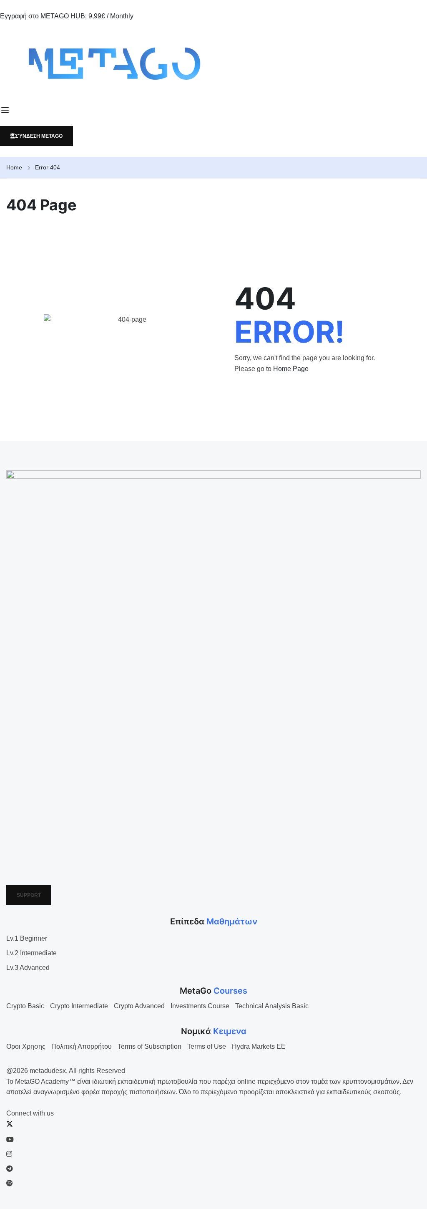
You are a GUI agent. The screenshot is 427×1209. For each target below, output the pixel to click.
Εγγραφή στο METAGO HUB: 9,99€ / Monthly (66, 16)
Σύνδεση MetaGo (39, 136)
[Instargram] (9, 1154)
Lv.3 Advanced (28, 967)
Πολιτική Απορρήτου (81, 1046)
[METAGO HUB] (213, 63)
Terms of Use (206, 1046)
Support (29, 895)
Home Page (291, 368)
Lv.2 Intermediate (31, 953)
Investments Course (200, 1006)
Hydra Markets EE (259, 1046)
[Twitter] (9, 1124)
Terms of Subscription (149, 1046)
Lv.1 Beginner (26, 938)
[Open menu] (6, 110)
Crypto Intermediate (79, 1006)
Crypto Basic (25, 1006)
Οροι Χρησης (25, 1046)
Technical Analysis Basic (272, 1006)
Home (14, 167)
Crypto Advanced (139, 1006)
